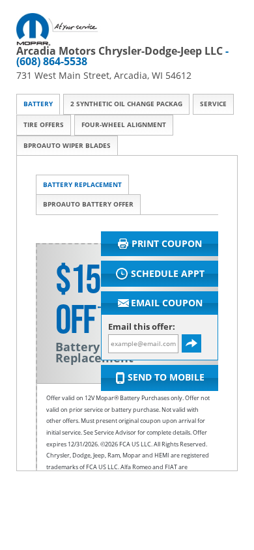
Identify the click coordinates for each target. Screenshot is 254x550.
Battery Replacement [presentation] (82, 185)
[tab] (38, 104)
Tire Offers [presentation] (43, 125)
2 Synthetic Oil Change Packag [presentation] (126, 104)
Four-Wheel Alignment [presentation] (123, 125)
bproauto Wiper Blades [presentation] (67, 145)
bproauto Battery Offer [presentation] (88, 204)
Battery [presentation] (38, 104)
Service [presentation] (213, 104)
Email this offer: (141, 326)
